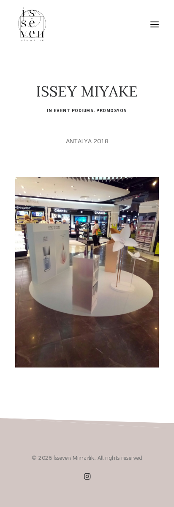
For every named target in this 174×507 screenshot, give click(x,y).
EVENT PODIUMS (74, 110)
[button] (154, 24)
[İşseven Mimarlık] (32, 24)
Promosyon (111, 110)
